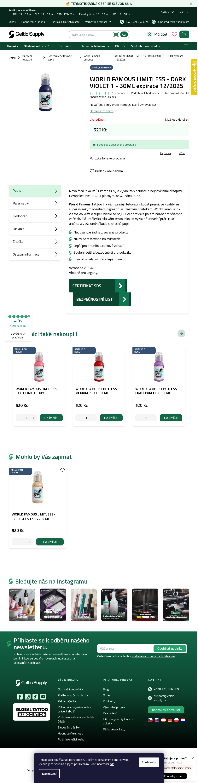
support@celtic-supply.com (164, 698)
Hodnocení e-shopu (33, 22)
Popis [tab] (17, 190)
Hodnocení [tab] (20, 216)
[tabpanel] (37, 507)
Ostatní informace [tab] (26, 254)
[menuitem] (12, 46)
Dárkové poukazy (114, 729)
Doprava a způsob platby (65, 22)
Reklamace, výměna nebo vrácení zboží (74, 709)
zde (112, 764)
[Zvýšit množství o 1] (29, 541)
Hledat (124, 34)
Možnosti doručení (177, 119)
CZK (181, 12)
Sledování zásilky (69, 727)
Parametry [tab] (21, 203)
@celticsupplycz (35, 697)
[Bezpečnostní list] (102, 298)
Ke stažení (110, 713)
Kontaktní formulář (166, 709)
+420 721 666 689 (166, 689)
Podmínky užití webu (71, 739)
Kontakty (109, 701)
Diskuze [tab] (18, 228)
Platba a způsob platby (73, 695)
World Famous (107, 97)
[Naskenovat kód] (116, 34)
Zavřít (112, 153)
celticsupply (28, 697)
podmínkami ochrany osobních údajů (153, 656)
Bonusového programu (122, 144)
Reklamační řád (67, 701)
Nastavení (49, 773)
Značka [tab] (18, 241)
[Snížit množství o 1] (15, 541)
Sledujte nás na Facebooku (20, 697)
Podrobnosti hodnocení (145, 93)
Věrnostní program (96, 22)
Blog (106, 689)
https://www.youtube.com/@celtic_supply (43, 697)
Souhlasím (149, 762)
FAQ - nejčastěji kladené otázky (118, 721)
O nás (12, 22)
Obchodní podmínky (70, 689)
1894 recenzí (18, 326)
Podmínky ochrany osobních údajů (76, 719)
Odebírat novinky (170, 648)
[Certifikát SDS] (98, 285)
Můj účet (160, 34)
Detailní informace (102, 111)
